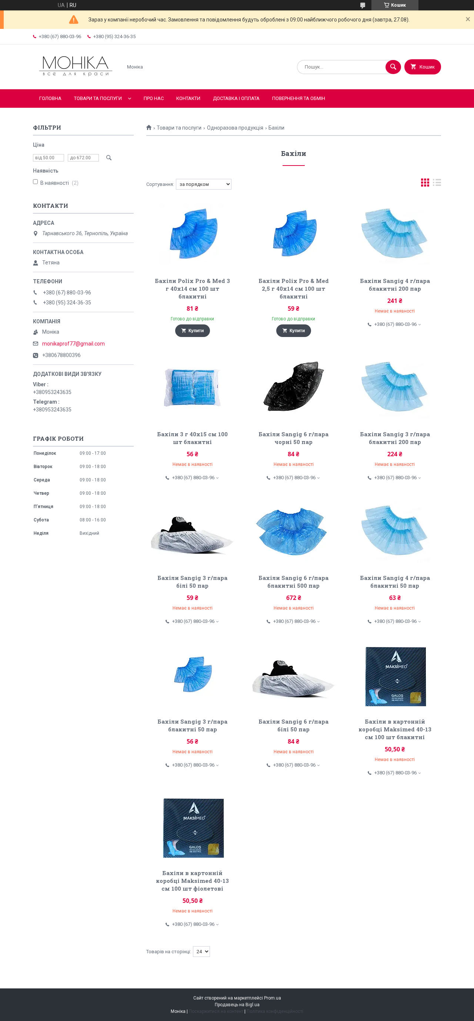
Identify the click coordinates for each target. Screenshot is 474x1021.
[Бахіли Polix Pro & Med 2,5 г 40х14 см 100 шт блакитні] (294, 234)
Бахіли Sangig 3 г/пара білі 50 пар (192, 581)
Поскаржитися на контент (216, 1011)
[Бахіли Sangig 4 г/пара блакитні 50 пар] (395, 531)
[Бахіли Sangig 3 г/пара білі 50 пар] (192, 531)
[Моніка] (75, 80)
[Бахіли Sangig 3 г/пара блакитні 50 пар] (192, 674)
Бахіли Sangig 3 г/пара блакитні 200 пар (395, 438)
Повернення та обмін (298, 98)
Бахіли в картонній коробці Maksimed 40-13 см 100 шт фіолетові (192, 880)
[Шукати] (393, 67)
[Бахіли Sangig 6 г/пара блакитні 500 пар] (294, 531)
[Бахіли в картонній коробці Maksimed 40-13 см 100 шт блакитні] (395, 674)
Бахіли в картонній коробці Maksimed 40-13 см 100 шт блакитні (394, 729)
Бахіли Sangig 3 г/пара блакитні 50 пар (192, 725)
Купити (196, 330)
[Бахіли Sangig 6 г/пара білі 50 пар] (294, 674)
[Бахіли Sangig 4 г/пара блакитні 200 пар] (395, 234)
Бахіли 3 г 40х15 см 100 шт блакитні (192, 438)
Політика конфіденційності (275, 1011)
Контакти (188, 98)
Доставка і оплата (236, 98)
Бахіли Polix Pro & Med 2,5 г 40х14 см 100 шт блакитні (293, 288)
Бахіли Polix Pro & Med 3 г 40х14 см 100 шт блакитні (192, 288)
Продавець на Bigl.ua (237, 1004)
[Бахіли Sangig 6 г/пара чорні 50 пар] (294, 387)
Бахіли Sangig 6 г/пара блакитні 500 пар (293, 581)
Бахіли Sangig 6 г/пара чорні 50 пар (293, 438)
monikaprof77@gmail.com (73, 344)
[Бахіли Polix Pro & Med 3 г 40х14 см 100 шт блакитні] (192, 234)
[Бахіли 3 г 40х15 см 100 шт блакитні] (192, 387)
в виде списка (437, 184)
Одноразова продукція (235, 128)
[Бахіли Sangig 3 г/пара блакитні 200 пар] (395, 387)
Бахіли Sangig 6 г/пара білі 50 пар (293, 725)
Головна (50, 98)
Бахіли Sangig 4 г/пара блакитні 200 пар (395, 284)
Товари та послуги (98, 98)
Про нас (154, 98)
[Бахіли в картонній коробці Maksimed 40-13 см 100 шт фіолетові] (192, 826)
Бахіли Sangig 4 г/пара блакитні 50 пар (395, 581)
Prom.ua (272, 998)
